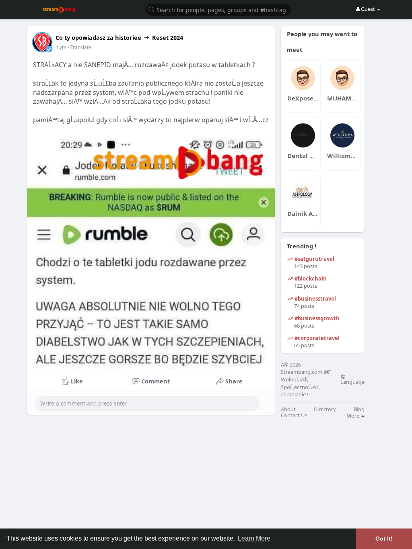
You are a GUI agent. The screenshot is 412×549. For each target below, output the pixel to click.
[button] (218, 9)
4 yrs (61, 47)
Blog (359, 409)
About (288, 409)
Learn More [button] (254, 538)
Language (352, 381)
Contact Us (294, 415)
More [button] (353, 415)
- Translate (79, 47)
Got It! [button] (384, 538)
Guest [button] (368, 8)
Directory (325, 409)
